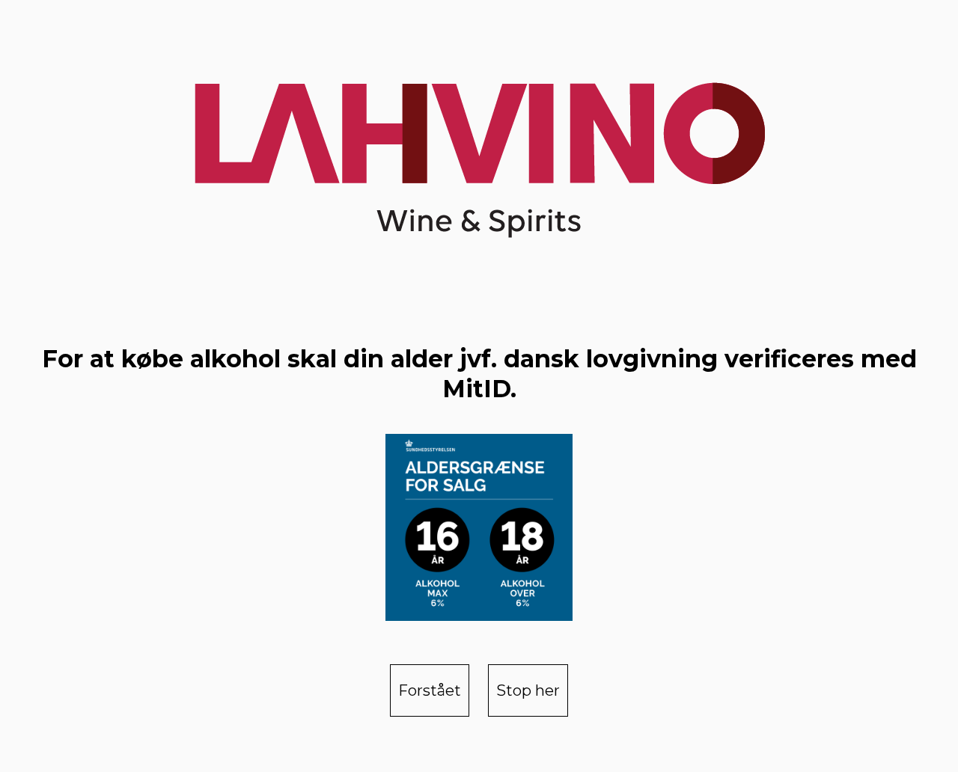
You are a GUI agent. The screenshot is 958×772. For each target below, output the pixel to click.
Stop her (528, 690)
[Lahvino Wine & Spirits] (479, 151)
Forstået (429, 690)
